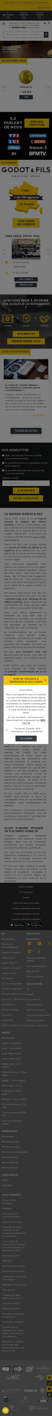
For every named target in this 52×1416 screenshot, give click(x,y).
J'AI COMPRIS (26, 739)
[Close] (45, 680)
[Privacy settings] (5, 1410)
